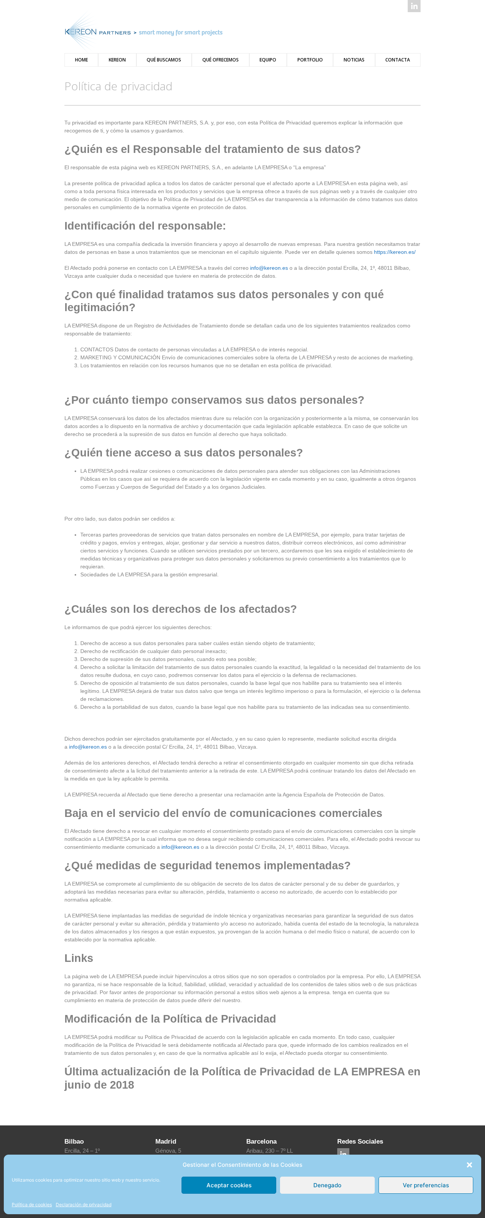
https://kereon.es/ (395, 252)
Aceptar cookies (229, 1185)
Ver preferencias (426, 1185)
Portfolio (310, 60)
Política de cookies (32, 1204)
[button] (469, 1165)
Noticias (354, 60)
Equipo (268, 60)
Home (81, 60)
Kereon (117, 60)
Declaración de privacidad (83, 1204)
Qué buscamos (164, 60)
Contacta (397, 60)
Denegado (327, 1185)
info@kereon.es (269, 268)
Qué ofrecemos (220, 60)
